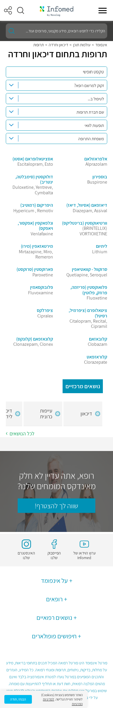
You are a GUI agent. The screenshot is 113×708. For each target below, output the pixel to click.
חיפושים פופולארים (54, 636)
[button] (21, 10)
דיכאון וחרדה (58, 44)
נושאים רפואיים (54, 617)
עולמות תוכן (81, 44)
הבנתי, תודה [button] (18, 699)
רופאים (54, 599)
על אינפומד (54, 580)
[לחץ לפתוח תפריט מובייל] (102, 10)
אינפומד (101, 44)
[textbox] (55, 85)
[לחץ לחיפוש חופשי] (11, 30)
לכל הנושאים (22, 433)
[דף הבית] (56, 10)
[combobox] (56, 85)
